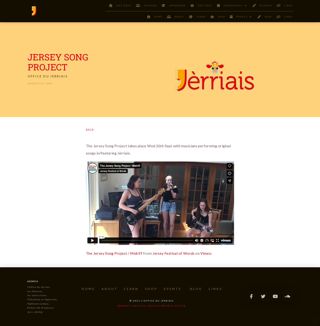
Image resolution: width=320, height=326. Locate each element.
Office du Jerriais (48, 76)
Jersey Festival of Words (173, 253)
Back (90, 129)
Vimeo (205, 253)
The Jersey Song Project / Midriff (114, 253)
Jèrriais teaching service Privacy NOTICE (151, 305)
